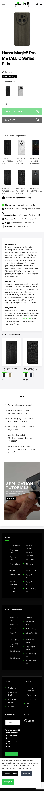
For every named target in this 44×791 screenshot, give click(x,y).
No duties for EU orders (21, 215)
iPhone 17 (12, 633)
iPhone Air (13, 629)
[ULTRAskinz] (22, 4)
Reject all (26, 773)
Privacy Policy (32, 695)
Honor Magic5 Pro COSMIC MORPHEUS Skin (35, 161)
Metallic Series (8, 82)
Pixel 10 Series (14, 546)
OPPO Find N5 (31, 633)
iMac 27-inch (31, 571)
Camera (11, 744)
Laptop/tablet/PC (11, 741)
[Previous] (1, 363)
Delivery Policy (32, 699)
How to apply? (13, 706)
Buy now (10, 120)
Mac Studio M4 (31, 560)
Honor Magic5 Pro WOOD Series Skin (8, 191)
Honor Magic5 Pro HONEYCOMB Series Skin (22, 191)
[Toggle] (6, 405)
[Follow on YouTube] (33, 720)
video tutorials (26, 318)
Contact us (12, 688)
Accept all (8, 782)
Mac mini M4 (31, 564)
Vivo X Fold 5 (14, 640)
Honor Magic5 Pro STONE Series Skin (20, 161)
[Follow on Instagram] (25, 720)
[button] (3, 4)
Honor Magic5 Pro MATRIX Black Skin (7, 161)
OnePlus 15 (13, 571)
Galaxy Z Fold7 (14, 564)
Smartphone (12, 736)
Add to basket (14, 111)
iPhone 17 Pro (14, 624)
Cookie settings (10, 773)
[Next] (42, 363)
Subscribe (11, 754)
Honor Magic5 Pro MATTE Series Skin (36, 191)
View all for (16, 197)
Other (10, 746)
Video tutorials (16, 226)
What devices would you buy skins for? (12, 731)
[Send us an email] (29, 720)
